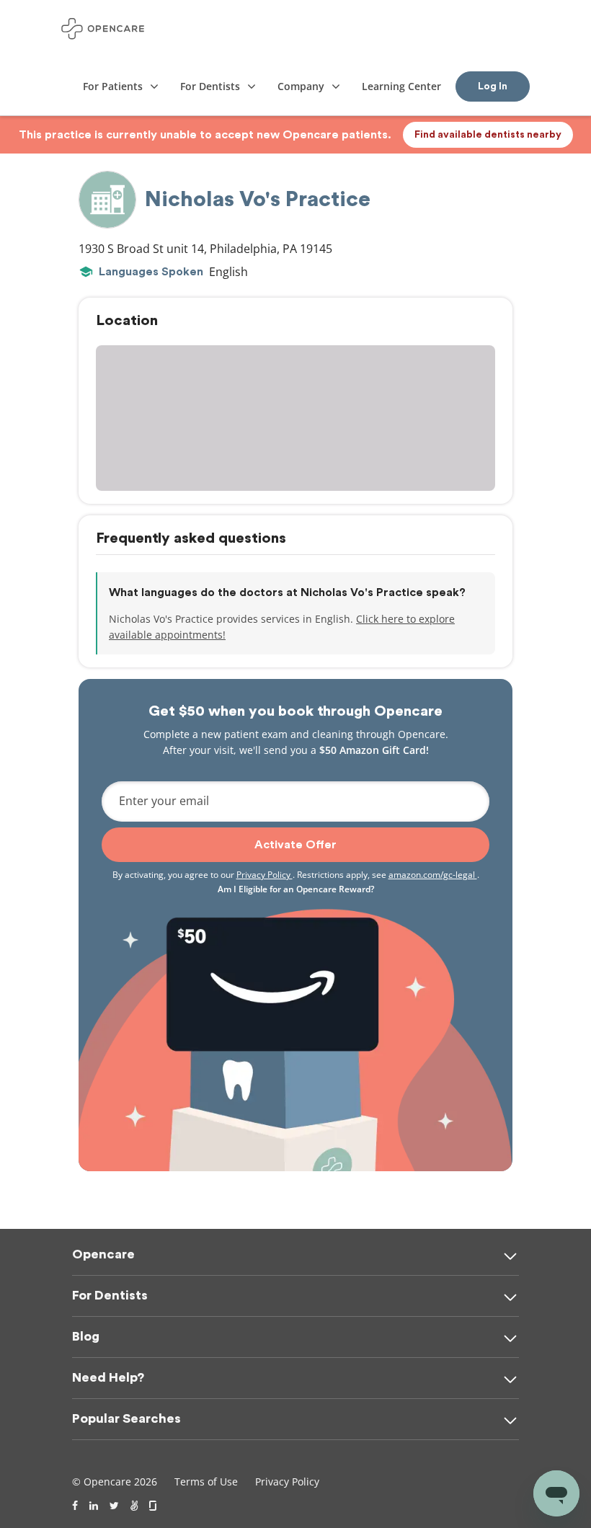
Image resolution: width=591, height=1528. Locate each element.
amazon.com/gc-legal (432, 875)
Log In (492, 86)
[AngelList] (134, 1506)
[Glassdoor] (154, 1506)
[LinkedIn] (93, 1506)
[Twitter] (114, 1506)
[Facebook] (75, 1506)
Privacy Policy (264, 875)
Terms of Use (206, 1481)
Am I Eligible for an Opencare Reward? (296, 889)
